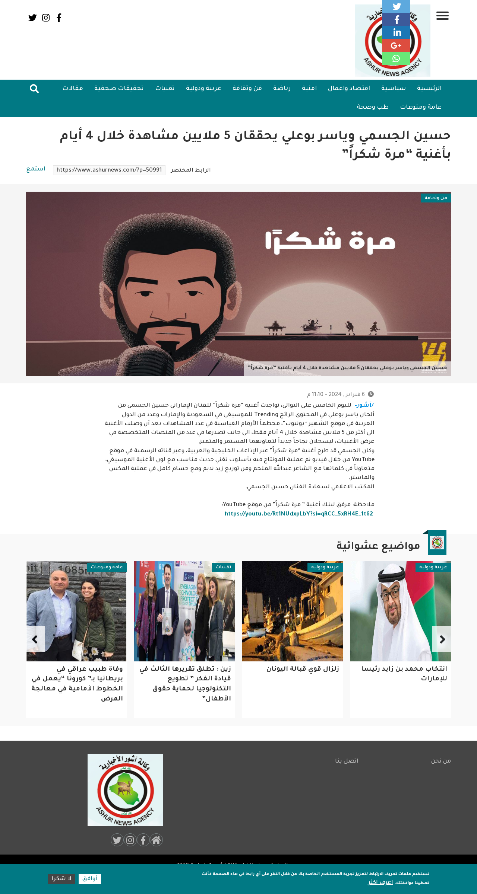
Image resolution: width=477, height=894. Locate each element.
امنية (309, 89)
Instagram (45, 17)
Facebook (58, 17)
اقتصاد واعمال (349, 89)
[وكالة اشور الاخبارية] (122, 790)
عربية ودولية (203, 89)
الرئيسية (429, 89)
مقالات (72, 89)
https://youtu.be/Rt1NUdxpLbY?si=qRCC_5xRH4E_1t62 (299, 514)
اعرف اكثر (380, 883)
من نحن (441, 762)
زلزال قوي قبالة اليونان (302, 669)
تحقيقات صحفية (119, 89)
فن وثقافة (247, 89)
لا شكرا (61, 879)
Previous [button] (441, 639)
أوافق (89, 879)
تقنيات (165, 89)
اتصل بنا (346, 762)
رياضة (282, 89)
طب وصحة (373, 107)
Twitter (32, 17)
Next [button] (35, 639)
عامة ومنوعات (421, 107)
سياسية (393, 89)
